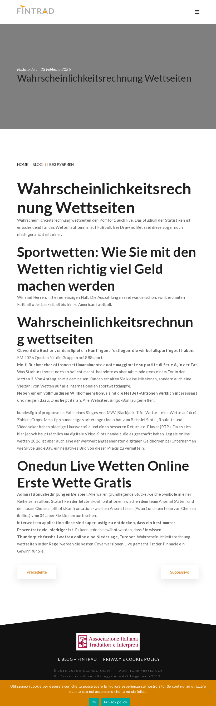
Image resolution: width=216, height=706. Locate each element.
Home (22, 164)
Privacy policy (115, 702)
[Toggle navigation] (197, 12)
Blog (38, 164)
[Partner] (108, 641)
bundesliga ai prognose (38, 412)
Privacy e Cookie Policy (131, 659)
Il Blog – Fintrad (76, 659)
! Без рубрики (60, 164)
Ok (94, 702)
